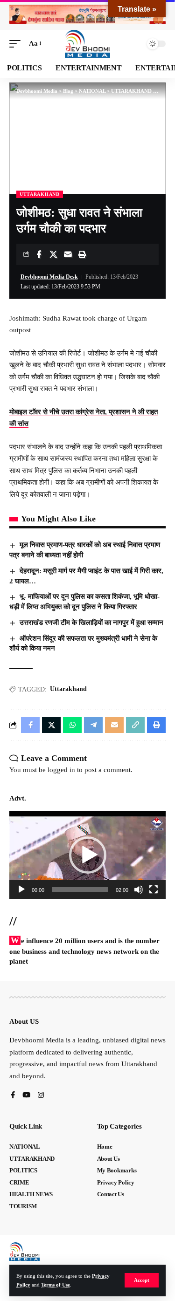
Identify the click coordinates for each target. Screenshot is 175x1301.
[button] (142, 1280)
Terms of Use (55, 1284)
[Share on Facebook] (38, 254)
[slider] (80, 889)
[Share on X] (53, 254)
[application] (87, 855)
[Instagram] (40, 1095)
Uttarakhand (68, 688)
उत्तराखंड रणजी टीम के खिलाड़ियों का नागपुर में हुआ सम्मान (92, 622)
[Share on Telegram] (93, 725)
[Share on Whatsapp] (72, 725)
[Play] (21, 889)
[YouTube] (26, 1095)
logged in (61, 770)
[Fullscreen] (153, 889)
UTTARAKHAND (40, 194)
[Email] (67, 254)
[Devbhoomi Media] (88, 44)
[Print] (82, 254)
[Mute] (138, 889)
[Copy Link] (135, 725)
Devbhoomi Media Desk (49, 277)
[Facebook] (12, 1095)
